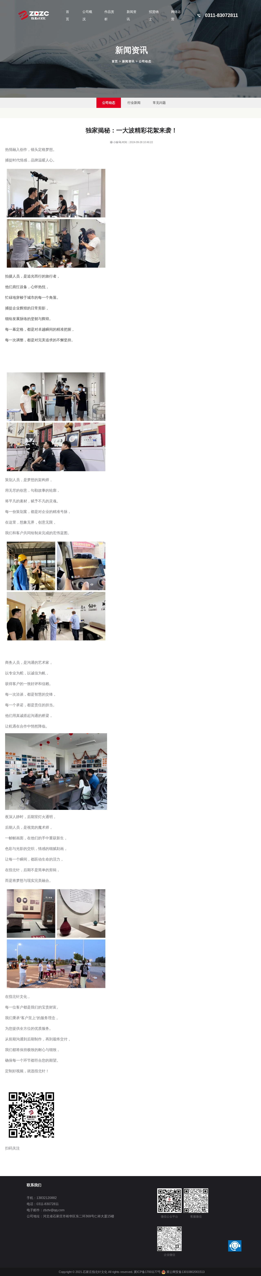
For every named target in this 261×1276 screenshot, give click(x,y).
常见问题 (159, 102)
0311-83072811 (221, 15)
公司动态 (145, 61)
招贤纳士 (154, 15)
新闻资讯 (131, 15)
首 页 (67, 15)
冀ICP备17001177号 (147, 1272)
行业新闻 (133, 102)
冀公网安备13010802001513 (185, 1272)
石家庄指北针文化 (95, 1272)
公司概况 (87, 15)
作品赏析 (109, 15)
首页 (115, 61)
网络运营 (176, 15)
